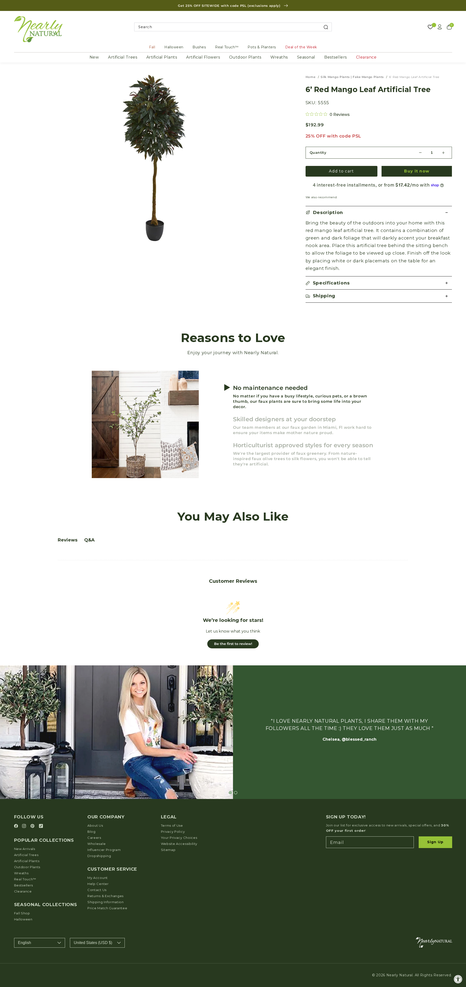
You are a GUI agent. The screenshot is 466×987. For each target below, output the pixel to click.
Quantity (318, 152)
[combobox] (233, 27)
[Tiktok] (41, 826)
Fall (152, 47)
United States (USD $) (93, 943)
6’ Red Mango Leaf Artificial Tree (414, 77)
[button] (379, 212)
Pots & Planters (262, 47)
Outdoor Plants (245, 57)
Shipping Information (105, 902)
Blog (91, 831)
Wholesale (96, 844)
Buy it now (416, 171)
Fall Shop (22, 913)
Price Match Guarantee (107, 908)
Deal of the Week (301, 47)
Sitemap (168, 850)
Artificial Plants (161, 57)
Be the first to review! (233, 644)
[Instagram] (24, 826)
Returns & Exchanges (105, 896)
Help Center (98, 884)
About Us (95, 825)
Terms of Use (172, 825)
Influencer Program (104, 850)
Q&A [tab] (89, 540)
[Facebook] (16, 826)
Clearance (366, 57)
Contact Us (97, 890)
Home (311, 77)
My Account (97, 878)
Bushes (199, 47)
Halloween (173, 47)
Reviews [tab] (67, 540)
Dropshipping (99, 856)
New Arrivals (24, 849)
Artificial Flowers (203, 57)
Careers (94, 838)
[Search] (326, 27)
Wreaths (279, 57)
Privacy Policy (173, 831)
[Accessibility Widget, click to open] (458, 979)
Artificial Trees (122, 57)
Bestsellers (335, 57)
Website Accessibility (179, 844)
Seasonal (306, 57)
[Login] (440, 27)
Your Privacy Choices (179, 838)
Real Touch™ (227, 47)
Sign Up (435, 842)
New (94, 57)
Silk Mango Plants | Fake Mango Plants (352, 77)
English (24, 943)
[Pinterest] (33, 826)
